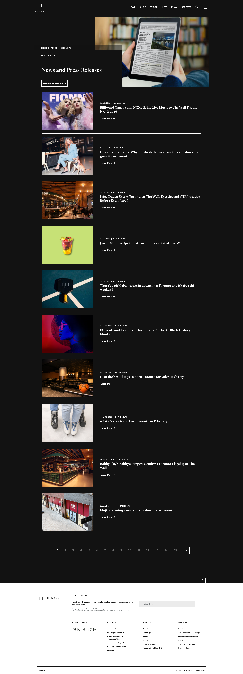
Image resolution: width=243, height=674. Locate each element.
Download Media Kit (54, 83)
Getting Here (149, 632)
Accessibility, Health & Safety (156, 648)
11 (139, 550)
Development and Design (189, 632)
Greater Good (184, 648)
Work (154, 6)
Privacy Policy (100, 610)
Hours (145, 636)
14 (166, 550)
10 (129, 550)
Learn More (106, 118)
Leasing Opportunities (116, 632)
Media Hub (112, 650)
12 (147, 550)
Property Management (188, 636)
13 (156, 550)
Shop (143, 6)
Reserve (186, 6)
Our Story (182, 629)
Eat (133, 6)
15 (175, 550)
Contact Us (112, 629)
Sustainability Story (186, 644)
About (54, 48)
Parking (146, 640)
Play (174, 6)
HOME (44, 48)
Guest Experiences (151, 629)
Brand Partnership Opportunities (115, 637)
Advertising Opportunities (118, 642)
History (181, 640)
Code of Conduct (150, 644)
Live (164, 6)
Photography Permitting (118, 646)
